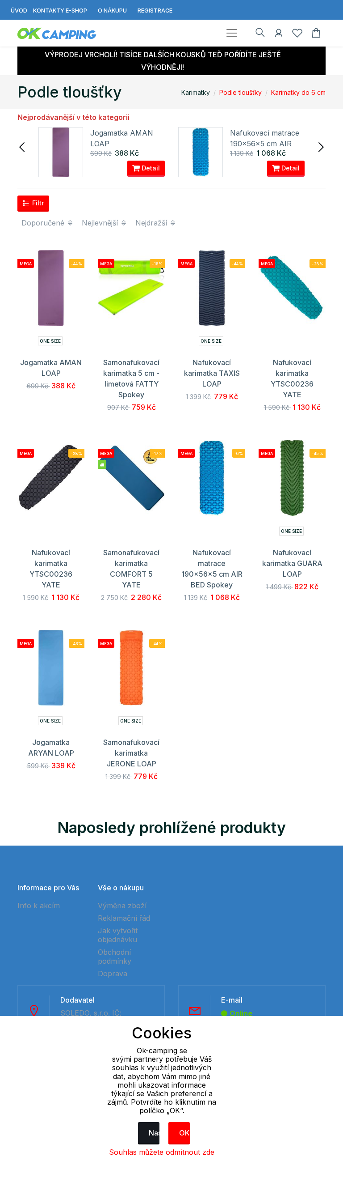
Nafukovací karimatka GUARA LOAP (292, 563)
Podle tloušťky (240, 92)
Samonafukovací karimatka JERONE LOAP (131, 753)
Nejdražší (152, 222)
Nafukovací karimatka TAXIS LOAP (212, 373)
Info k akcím (38, 905)
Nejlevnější (101, 222)
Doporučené (44, 222)
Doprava (112, 973)
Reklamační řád (124, 918)
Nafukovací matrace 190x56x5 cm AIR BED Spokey (264, 143)
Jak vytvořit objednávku (118, 935)
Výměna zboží (122, 905)
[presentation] (22, 146)
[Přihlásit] (278, 34)
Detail (150, 168)
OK (184, 1132)
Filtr (37, 203)
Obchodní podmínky (114, 956)
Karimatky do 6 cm (298, 92)
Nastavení (154, 1132)
